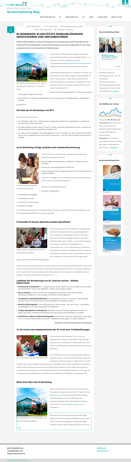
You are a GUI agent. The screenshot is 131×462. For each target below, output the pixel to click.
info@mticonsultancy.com (74, 404)
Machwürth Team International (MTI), (79, 63)
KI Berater (60, 29)
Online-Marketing (45, 29)
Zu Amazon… (107, 192)
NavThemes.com (25, 460)
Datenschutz (103, 451)
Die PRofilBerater (35, 26)
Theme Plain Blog (12, 460)
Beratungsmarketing (70, 26)
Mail (18, 428)
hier (53, 421)
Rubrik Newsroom (56, 395)
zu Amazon (115, 91)
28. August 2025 (52, 26)
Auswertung (114, 147)
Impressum (101, 448)
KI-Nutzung (69, 29)
